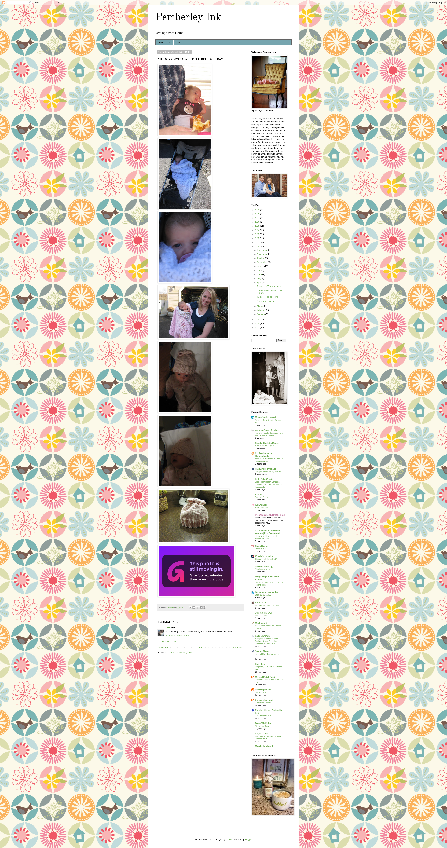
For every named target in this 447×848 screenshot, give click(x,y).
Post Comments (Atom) (181, 652)
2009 (257, 319)
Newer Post (163, 647)
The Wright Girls (263, 690)
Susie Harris (261, 546)
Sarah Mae (260, 602)
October (261, 258)
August (260, 266)
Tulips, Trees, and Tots (267, 297)
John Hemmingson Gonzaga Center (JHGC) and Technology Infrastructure (268, 484)
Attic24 (258, 494)
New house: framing (263, 569)
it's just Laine (261, 733)
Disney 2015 (260, 692)
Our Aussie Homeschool (267, 592)
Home (160, 42)
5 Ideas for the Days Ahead (266, 446)
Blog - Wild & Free (264, 723)
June (259, 274)
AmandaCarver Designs (267, 430)
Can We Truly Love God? (266, 559)
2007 (257, 327)
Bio (169, 42)
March (260, 306)
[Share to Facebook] (201, 607)
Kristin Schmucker (264, 556)
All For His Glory (262, 726)
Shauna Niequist (263, 651)
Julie (167, 627)
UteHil (229, 839)
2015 (257, 226)
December (262, 250)
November (262, 254)
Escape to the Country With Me (268, 471)
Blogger (248, 839)
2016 (257, 222)
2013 (257, 234)
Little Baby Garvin (264, 479)
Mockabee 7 (261, 623)
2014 (257, 230)
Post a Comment (170, 641)
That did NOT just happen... (270, 286)
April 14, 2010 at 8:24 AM (177, 635)
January (261, 314)
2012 (257, 238)
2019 (257, 210)
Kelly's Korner (262, 505)
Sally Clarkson (262, 636)
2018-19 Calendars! (263, 595)
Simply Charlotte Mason (267, 443)
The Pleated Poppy (264, 566)
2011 (257, 242)
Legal (178, 42)
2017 (257, 218)
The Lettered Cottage (265, 469)
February (261, 310)
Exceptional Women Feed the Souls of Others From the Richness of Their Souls (267, 641)
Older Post (238, 647)
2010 (257, 246)
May (259, 278)
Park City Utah (261, 507)
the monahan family (265, 700)
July (259, 270)
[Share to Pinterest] (204, 607)
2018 (257, 214)
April (259, 283)
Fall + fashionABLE (263, 716)
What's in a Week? (263, 703)
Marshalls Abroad (264, 746)
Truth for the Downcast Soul (267, 605)
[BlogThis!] (194, 607)
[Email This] (191, 607)
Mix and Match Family (266, 677)
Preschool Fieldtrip (265, 301)
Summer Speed (261, 497)
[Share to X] (197, 607)
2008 (257, 323)
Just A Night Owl (263, 613)
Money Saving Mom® (265, 417)
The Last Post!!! (262, 616)
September (262, 262)
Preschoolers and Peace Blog (270, 515)
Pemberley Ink (188, 17)
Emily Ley (260, 664)
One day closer (261, 549)
